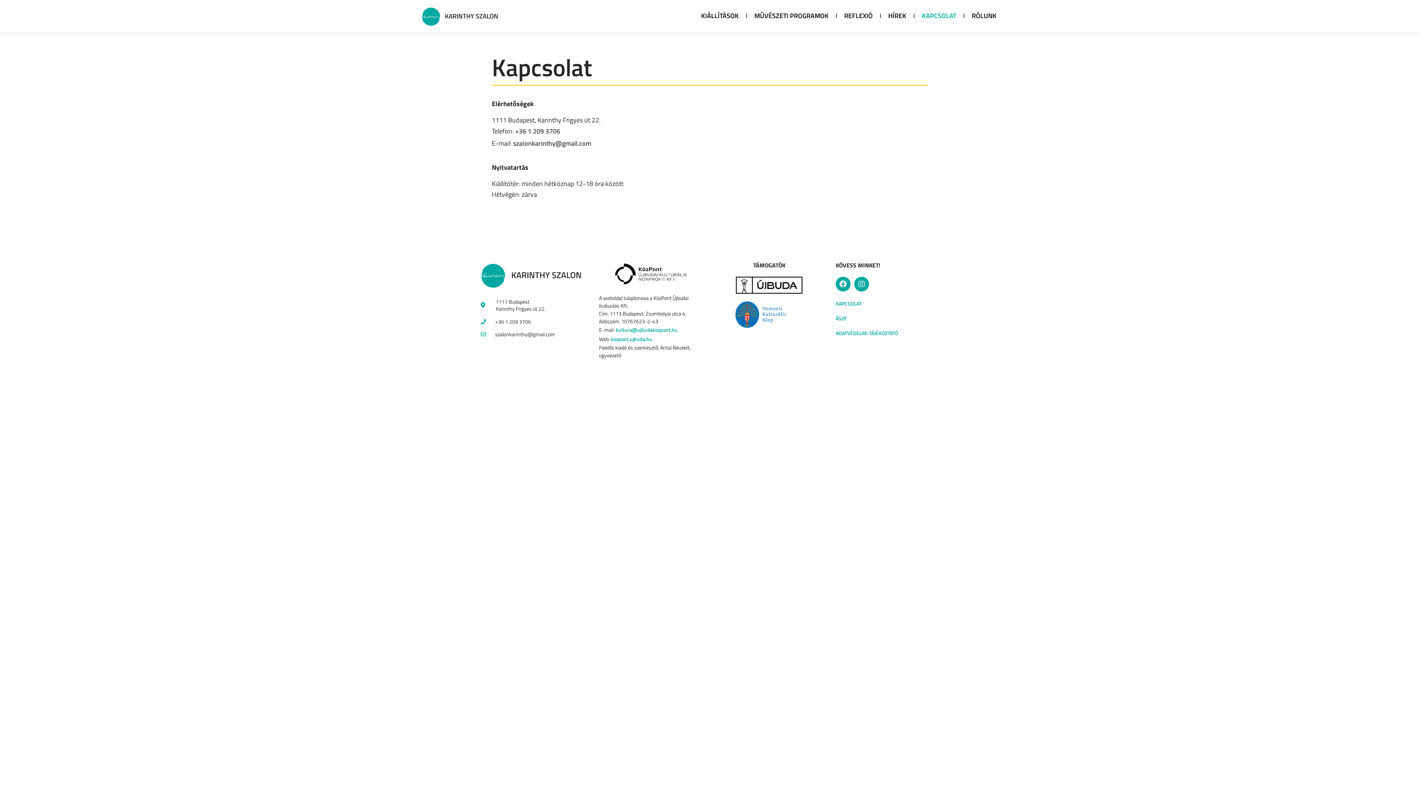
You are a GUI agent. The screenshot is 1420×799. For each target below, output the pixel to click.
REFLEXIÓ (858, 16)
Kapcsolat (939, 16)
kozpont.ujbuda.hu (631, 339)
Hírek (897, 16)
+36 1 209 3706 (537, 131)
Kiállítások (720, 16)
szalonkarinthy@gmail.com (552, 143)
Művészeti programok (791, 16)
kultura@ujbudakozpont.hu (646, 330)
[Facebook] (843, 284)
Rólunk (984, 16)
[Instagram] (861, 284)
